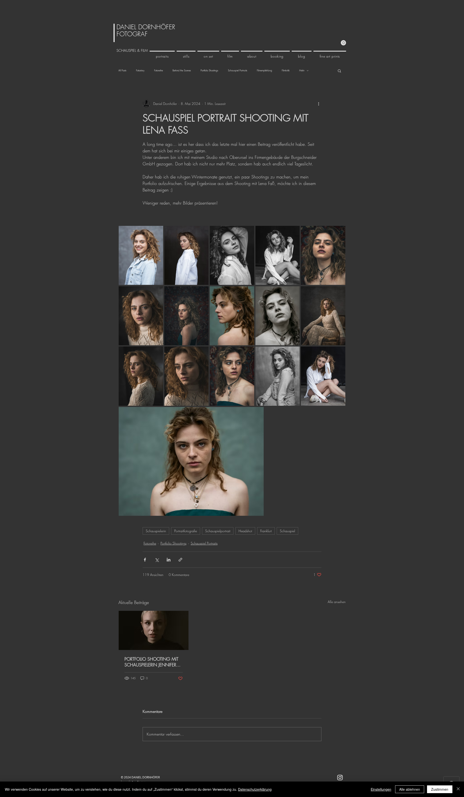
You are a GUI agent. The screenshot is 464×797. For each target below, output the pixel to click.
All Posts (122, 70)
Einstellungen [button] (381, 789)
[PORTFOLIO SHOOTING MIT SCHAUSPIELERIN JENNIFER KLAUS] (153, 630)
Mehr (301, 70)
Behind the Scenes (182, 70)
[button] (343, 42)
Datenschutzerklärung (255, 789)
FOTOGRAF (132, 34)
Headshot (245, 531)
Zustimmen (439, 789)
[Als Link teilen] (180, 559)
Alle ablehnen (409, 789)
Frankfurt (266, 531)
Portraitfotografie (185, 531)
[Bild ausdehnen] (141, 255)
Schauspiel (287, 531)
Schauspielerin (156, 531)
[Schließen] (458, 789)
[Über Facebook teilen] (145, 559)
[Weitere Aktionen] (318, 104)
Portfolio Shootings (209, 70)
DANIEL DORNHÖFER (145, 27)
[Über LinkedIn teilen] (168, 559)
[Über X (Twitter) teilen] (156, 559)
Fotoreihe (158, 70)
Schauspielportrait (217, 531)
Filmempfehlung (264, 70)
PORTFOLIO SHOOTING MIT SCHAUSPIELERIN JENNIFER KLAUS (151, 662)
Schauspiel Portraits (237, 70)
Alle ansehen (337, 601)
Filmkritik (286, 70)
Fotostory (140, 70)
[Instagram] (340, 777)
